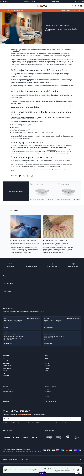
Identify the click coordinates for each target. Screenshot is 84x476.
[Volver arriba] (80, 459)
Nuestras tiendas (7, 365)
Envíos (46, 358)
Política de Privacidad (17, 422)
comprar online (34, 151)
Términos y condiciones (8, 451)
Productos (47, 365)
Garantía (47, 363)
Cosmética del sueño (50, 401)
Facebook (5, 459)
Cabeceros (47, 396)
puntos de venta (51, 150)
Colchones (4, 6)
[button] (42, 474)
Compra (48, 25)
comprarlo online (61, 49)
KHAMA (14, 135)
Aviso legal (28, 451)
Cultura (4, 358)
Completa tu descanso (15, 6)
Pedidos (47, 368)
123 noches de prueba (64, 64)
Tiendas (68, 6)
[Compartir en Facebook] (20, 176)
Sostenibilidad (6, 363)
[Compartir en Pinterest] (28, 176)
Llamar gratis (8, 343)
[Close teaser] (45, 472)
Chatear (6, 327)
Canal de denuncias (36, 451)
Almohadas (48, 391)
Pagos (46, 370)
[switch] (78, 473)
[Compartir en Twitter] (24, 176)
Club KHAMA (6, 375)
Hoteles (5, 370)
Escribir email (48, 343)
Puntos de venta (7, 368)
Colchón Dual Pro (7, 394)
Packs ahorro (26, 6)
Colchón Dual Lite (7, 389)
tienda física (16, 51)
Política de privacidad (19, 451)
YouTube (21, 459)
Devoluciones (48, 361)
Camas (46, 394)
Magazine (5, 373)
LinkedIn (26, 459)
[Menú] (81, 468)
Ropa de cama (48, 399)
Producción (5, 361)
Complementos (6, 399)
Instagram (15, 459)
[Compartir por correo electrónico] (32, 176)
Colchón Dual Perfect (8, 391)
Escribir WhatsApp (49, 327)
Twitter (10, 459)
